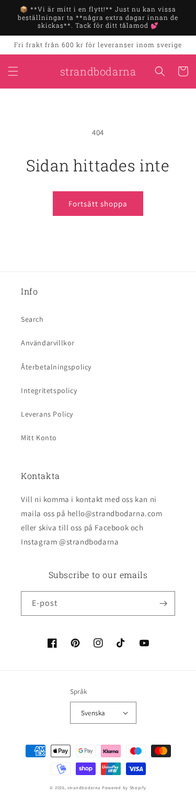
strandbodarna (83, 787)
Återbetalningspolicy (56, 367)
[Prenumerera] (163, 603)
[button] (13, 71)
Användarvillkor (48, 342)
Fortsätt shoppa (98, 204)
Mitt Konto (39, 437)
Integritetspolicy (49, 390)
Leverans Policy (47, 414)
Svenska (93, 713)
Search (32, 319)
